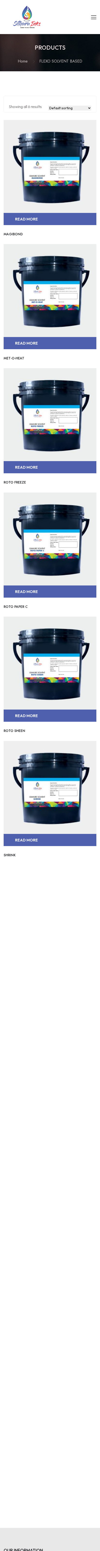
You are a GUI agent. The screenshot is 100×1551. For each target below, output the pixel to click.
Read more (26, 219)
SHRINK (10, 855)
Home (24, 61)
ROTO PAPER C (16, 606)
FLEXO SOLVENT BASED (60, 61)
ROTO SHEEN (14, 730)
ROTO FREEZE (15, 482)
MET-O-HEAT (14, 358)
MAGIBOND (13, 234)
